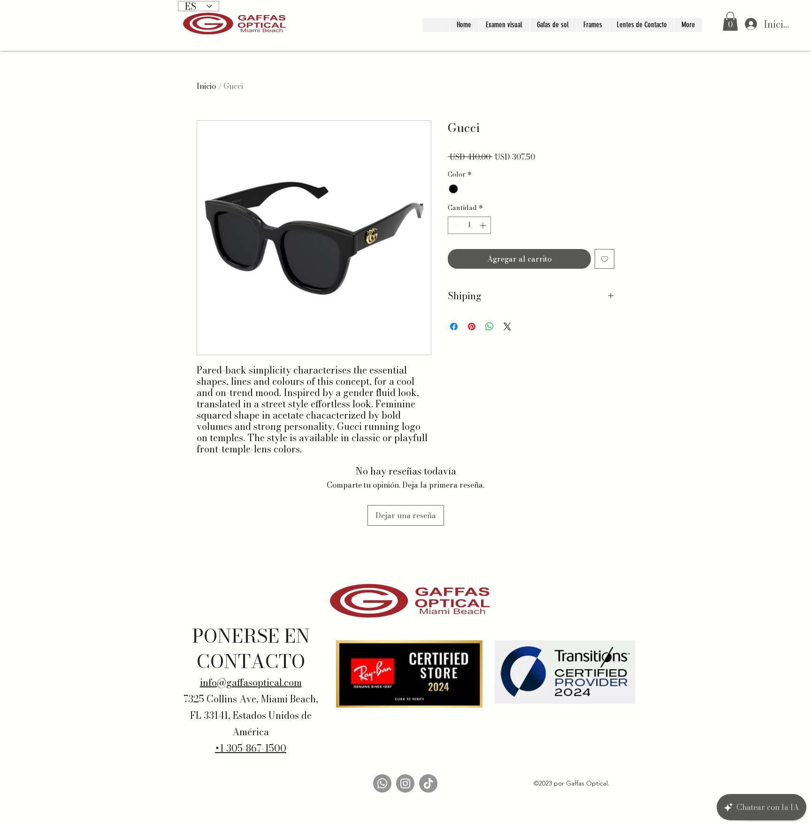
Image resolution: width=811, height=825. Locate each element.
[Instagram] (405, 783)
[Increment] (484, 225)
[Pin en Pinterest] (471, 326)
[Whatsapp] (382, 783)
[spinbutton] (469, 225)
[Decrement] (455, 225)
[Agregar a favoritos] (604, 259)
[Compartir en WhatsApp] (489, 326)
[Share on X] (507, 326)
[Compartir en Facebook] (453, 326)
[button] (730, 21)
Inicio (206, 86)
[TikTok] (428, 783)
